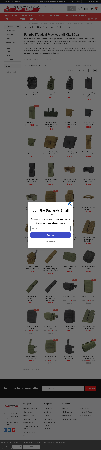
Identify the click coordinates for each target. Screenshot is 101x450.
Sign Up (50, 235)
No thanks (50, 242)
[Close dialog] (70, 204)
